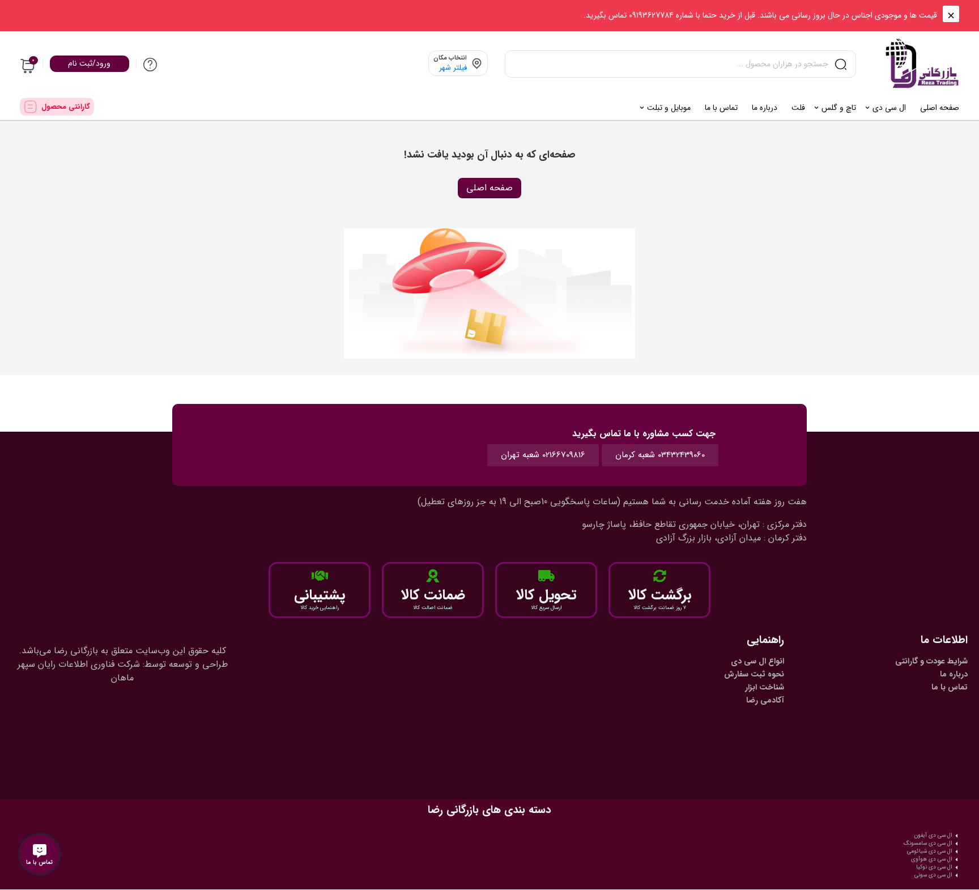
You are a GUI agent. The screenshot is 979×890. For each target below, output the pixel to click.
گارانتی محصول (65, 106)
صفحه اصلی (489, 188)
